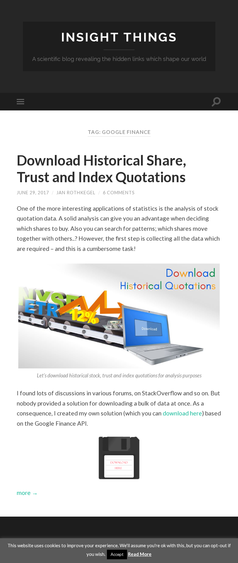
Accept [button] (117, 554)
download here (182, 413)
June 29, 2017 (33, 192)
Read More (140, 554)
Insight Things (119, 37)
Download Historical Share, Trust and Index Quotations (101, 168)
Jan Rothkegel (75, 192)
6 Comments (119, 192)
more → (27, 492)
